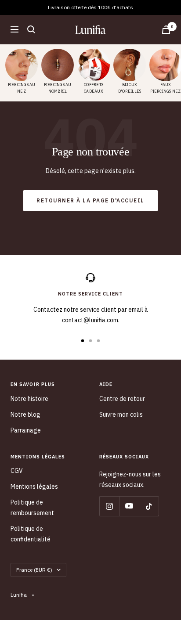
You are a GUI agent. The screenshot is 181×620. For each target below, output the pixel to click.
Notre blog (25, 414)
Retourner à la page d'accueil (90, 200)
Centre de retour (122, 399)
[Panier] (166, 29)
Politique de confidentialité (31, 534)
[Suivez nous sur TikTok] (149, 506)
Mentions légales (34, 486)
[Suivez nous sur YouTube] (129, 506)
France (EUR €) (34, 569)
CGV (17, 471)
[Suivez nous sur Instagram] (109, 506)
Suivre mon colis (121, 414)
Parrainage (26, 430)
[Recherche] (31, 29)
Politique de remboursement (32, 507)
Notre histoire (29, 399)
